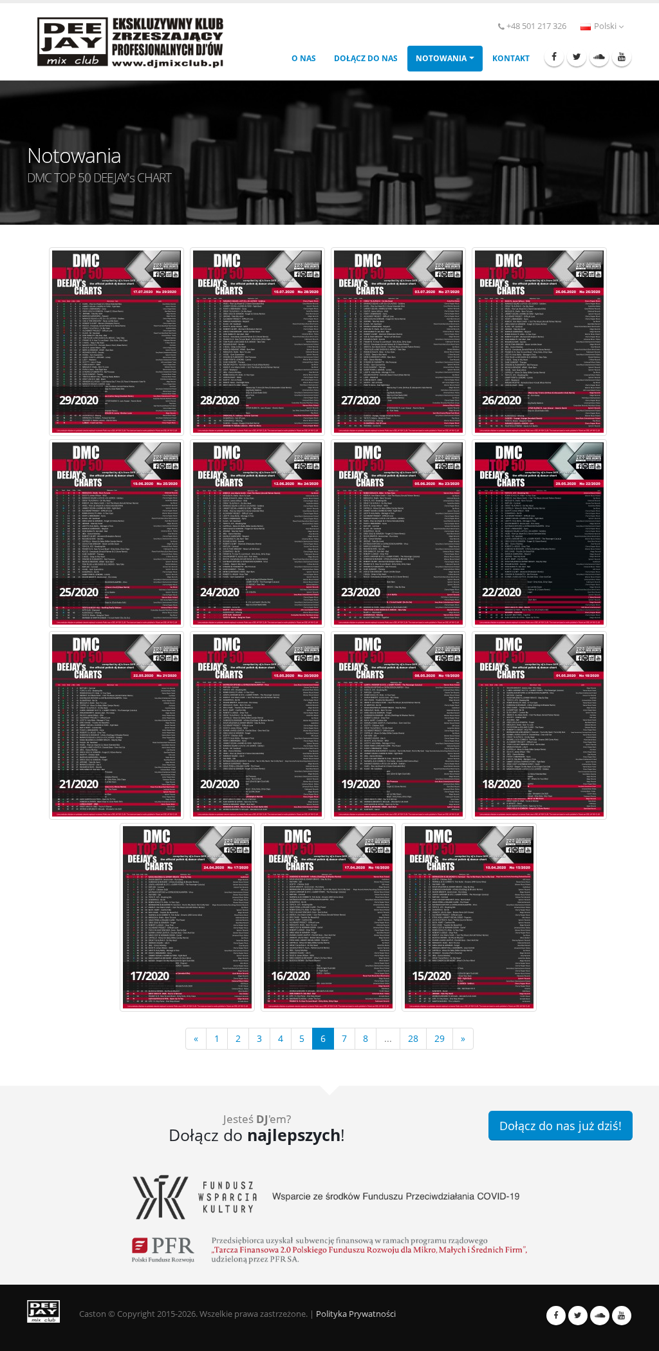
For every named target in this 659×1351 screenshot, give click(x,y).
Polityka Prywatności (356, 1313)
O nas (304, 58)
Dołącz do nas (366, 58)
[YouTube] (621, 56)
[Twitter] (576, 56)
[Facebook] (554, 56)
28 (413, 1038)
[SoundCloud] (599, 56)
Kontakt (511, 58)
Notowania (441, 58)
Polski (605, 26)
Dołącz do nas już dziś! (560, 1125)
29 (439, 1038)
